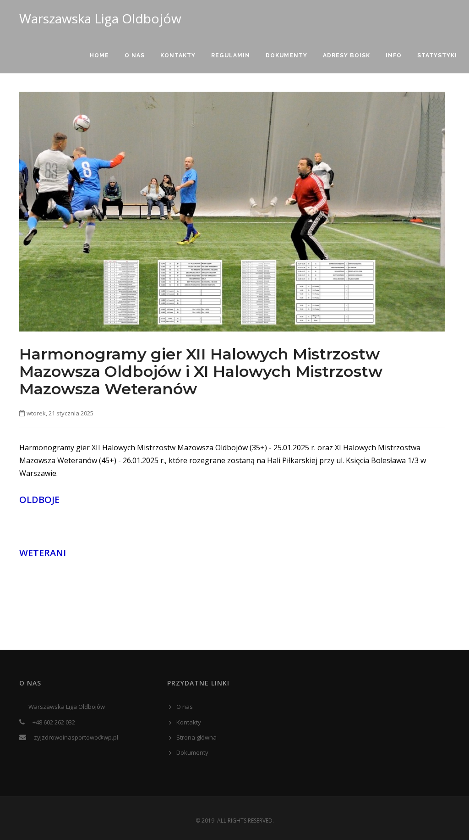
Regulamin (230, 55)
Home (99, 55)
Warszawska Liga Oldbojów (100, 18)
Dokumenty (286, 55)
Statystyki (437, 55)
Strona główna (196, 737)
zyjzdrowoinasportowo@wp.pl (76, 737)
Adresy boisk (346, 55)
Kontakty (178, 55)
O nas (135, 55)
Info (394, 55)
